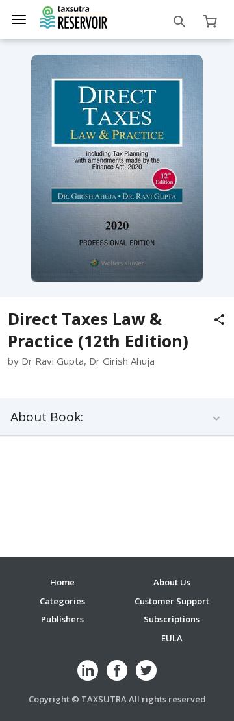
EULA (172, 638)
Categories (62, 601)
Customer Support (172, 601)
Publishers (62, 619)
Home (62, 582)
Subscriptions (172, 619)
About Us (171, 582)
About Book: (46, 417)
